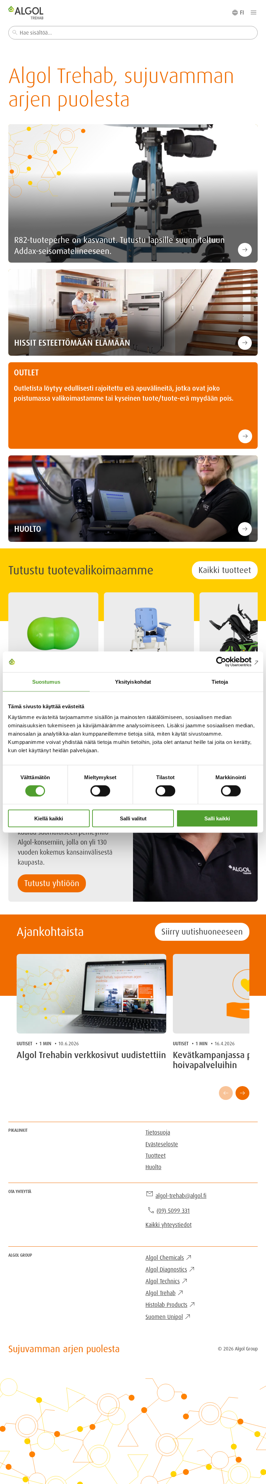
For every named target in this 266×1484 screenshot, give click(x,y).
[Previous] (226, 1093)
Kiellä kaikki (48, 818)
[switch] (100, 790)
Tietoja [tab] (220, 681)
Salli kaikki (217, 818)
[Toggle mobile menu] (253, 12)
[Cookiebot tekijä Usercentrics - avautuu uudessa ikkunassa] (227, 661)
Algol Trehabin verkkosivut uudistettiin (91, 1055)
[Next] (242, 1093)
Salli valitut (133, 818)
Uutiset (24, 1043)
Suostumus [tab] (46, 681)
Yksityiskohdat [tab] (133, 681)
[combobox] (133, 32)
